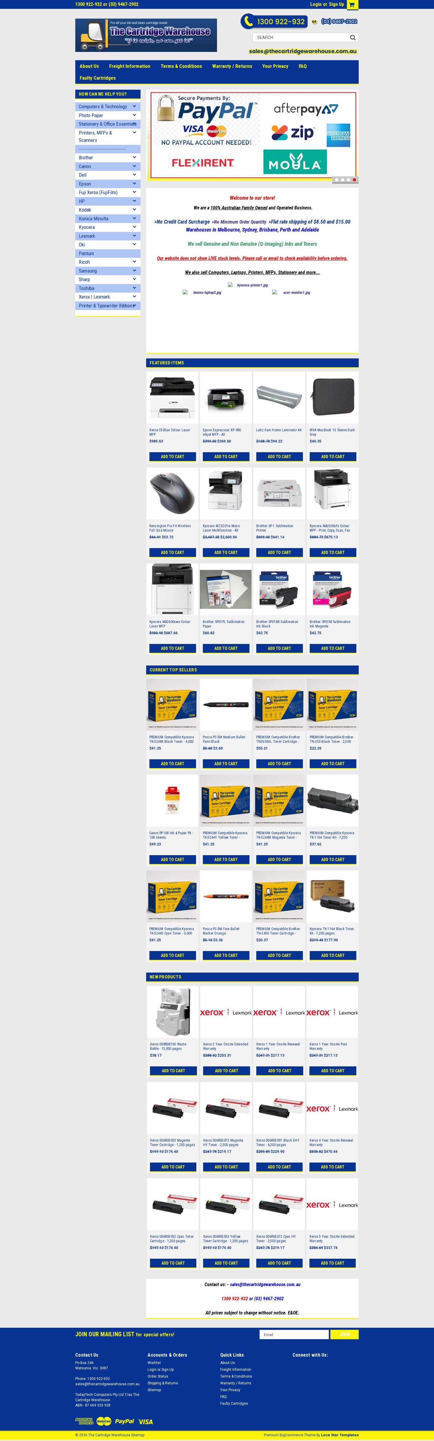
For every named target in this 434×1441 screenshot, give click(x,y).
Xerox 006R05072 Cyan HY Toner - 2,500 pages (276, 1239)
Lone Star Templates (340, 1435)
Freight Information (129, 66)
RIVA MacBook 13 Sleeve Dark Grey (332, 432)
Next (353, 137)
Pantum (86, 253)
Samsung (88, 271)
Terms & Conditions (181, 66)
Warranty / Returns (232, 66)
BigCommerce (291, 1435)
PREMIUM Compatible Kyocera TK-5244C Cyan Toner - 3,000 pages (171, 931)
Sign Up (336, 4)
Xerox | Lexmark (94, 297)
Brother (86, 157)
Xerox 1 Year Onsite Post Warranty (328, 1046)
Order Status (158, 1376)
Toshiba (86, 288)
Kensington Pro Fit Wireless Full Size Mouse (170, 528)
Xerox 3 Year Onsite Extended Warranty (332, 1239)
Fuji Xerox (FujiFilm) (98, 192)
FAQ (303, 66)
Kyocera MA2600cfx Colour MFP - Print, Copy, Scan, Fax (330, 528)
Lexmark (87, 236)
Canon (85, 166)
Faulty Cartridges (98, 78)
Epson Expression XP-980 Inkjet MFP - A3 (222, 432)
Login (316, 4)
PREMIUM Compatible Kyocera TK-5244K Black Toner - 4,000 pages (171, 739)
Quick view (172, 419)
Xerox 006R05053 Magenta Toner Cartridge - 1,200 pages (172, 1142)
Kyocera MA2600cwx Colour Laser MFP (170, 624)
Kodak (85, 210)
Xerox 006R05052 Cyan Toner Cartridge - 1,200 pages (172, 1239)
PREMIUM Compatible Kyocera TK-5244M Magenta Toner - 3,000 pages (278, 835)
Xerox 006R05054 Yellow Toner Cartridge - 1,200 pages (225, 1239)
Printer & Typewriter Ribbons (107, 306)
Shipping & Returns (163, 1383)
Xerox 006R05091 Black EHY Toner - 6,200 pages (277, 1142)
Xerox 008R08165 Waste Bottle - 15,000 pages (168, 1046)
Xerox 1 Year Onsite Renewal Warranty (278, 1046)
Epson (85, 184)
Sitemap (154, 1390)
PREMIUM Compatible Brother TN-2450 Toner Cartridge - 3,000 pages (278, 931)
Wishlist (154, 1363)
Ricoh (84, 262)
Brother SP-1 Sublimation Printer (274, 528)
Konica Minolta (93, 219)
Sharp (84, 279)
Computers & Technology (103, 106)
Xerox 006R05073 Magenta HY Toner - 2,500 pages (223, 1142)
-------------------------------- (102, 149)
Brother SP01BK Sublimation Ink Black (277, 624)
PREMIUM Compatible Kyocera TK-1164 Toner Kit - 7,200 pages (332, 835)
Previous (152, 137)
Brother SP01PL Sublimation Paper (224, 624)
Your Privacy (275, 66)
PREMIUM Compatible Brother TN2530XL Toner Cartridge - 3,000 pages (278, 739)
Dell (83, 175)
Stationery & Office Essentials (108, 124)
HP (82, 201)
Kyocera (87, 227)
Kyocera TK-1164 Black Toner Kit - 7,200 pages (332, 931)
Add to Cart (172, 456)
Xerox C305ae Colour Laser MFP (169, 432)
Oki (82, 244)
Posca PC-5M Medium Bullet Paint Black (224, 739)
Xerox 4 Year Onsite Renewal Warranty (331, 1142)
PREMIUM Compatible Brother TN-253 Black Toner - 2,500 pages (332, 739)
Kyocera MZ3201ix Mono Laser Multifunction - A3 (221, 528)
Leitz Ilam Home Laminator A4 (279, 430)
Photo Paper (91, 115)
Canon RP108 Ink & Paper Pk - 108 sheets (171, 835)
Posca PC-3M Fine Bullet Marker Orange (221, 931)
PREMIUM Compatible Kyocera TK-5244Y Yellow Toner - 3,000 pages (225, 835)
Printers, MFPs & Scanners (95, 136)
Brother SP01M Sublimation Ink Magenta (330, 624)
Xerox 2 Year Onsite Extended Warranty (226, 1046)
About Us (89, 66)
